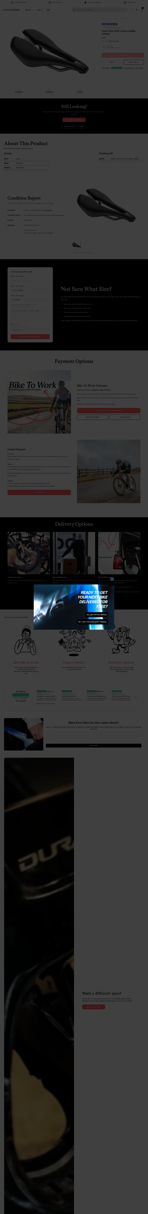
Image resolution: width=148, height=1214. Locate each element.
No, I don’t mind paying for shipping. (92, 622)
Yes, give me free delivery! (96, 615)
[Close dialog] (112, 579)
